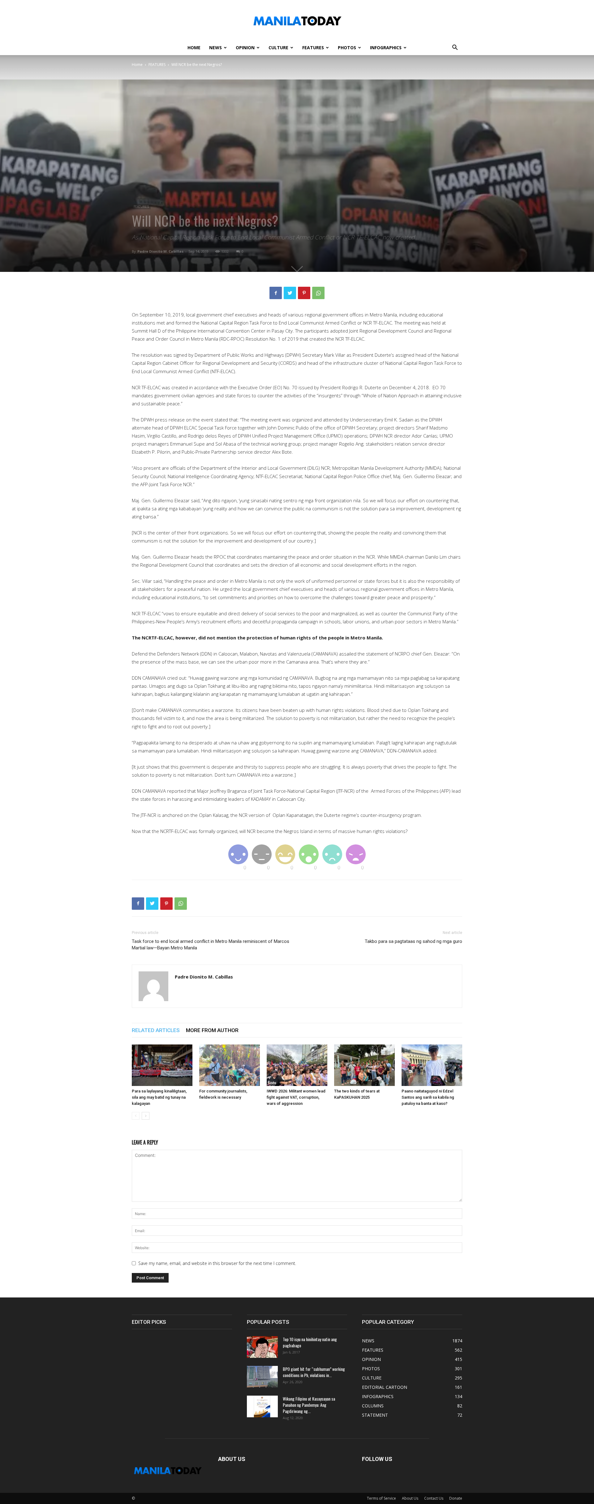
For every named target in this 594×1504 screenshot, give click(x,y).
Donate (455, 1498)
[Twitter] (290, 293)
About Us (410, 1498)
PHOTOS (347, 47)
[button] (454, 48)
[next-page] (145, 1116)
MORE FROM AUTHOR (212, 1030)
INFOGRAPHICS (386, 47)
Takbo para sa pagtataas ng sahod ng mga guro (413, 941)
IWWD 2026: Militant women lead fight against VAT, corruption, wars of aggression (296, 1097)
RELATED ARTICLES (156, 1030)
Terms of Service (381, 1498)
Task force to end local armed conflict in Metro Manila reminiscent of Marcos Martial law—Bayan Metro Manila (210, 945)
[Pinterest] (304, 293)
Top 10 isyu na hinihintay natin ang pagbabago (310, 1342)
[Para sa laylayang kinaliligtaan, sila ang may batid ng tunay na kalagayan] (162, 1065)
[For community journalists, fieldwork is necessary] (229, 1065)
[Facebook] (275, 293)
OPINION (245, 47)
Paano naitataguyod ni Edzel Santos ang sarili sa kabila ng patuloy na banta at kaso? (428, 1097)
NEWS (215, 47)
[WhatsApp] (318, 293)
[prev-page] (136, 1116)
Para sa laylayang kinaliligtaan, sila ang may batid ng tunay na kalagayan (159, 1097)
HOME (193, 47)
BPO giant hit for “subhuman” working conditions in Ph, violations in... (314, 1372)
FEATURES (313, 47)
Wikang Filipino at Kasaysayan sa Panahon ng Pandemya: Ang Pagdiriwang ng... (309, 1404)
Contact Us (433, 1498)
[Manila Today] (297, 20)
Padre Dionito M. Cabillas (160, 251)
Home (137, 64)
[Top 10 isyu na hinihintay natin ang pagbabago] (262, 1347)
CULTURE (278, 47)
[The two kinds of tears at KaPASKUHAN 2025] (364, 1065)
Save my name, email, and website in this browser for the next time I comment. (217, 1263)
